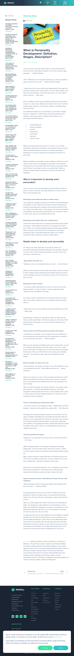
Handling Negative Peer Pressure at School (11, 97)
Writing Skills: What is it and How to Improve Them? (11, 127)
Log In (48, 2)
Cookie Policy (57, 637)
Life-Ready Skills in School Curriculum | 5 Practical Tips (11, 118)
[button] (40, 2)
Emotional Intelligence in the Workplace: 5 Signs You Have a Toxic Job (11, 364)
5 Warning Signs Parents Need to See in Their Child (11, 282)
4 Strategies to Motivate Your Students (10, 375)
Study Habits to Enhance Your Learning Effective (11, 354)
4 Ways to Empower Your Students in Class (11, 166)
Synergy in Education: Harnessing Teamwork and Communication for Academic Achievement (11, 52)
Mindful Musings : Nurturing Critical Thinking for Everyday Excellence (11, 77)
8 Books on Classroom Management (9, 273)
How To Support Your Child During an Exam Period (10, 252)
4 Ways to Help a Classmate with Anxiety (10, 205)
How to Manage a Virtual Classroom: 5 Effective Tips (11, 215)
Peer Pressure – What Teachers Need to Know (10, 88)
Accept (45, 648)
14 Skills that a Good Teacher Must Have (11, 157)
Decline (61, 648)
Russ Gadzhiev (26, 541)
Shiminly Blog (30, 16)
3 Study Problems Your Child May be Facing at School (11, 224)
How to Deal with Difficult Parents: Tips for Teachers (11, 147)
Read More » (8, 31)
